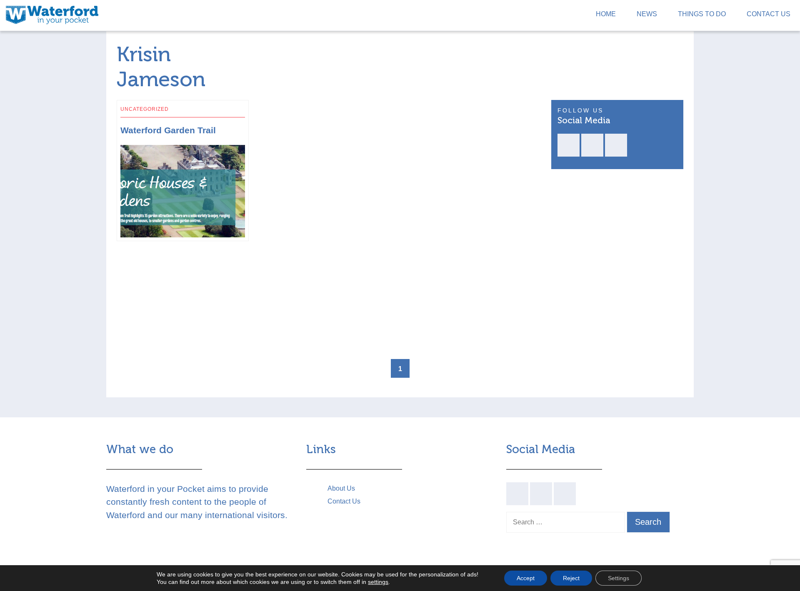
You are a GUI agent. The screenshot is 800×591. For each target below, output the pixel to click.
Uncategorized (144, 109)
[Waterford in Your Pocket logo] (52, 14)
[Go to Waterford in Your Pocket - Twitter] (592, 145)
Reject (571, 578)
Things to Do (702, 13)
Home (606, 13)
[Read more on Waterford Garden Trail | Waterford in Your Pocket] (241, 107)
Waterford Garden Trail (168, 130)
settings (378, 582)
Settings (618, 578)
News (647, 13)
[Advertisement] (327, 187)
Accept (526, 578)
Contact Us (768, 13)
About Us (341, 488)
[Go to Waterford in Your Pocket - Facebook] (569, 145)
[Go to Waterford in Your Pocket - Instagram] (616, 145)
